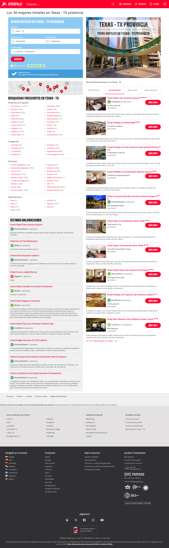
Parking (49, 181)
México (11, 479)
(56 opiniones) (126, 300)
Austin (49, 109)
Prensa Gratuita (16, 190)
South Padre (15, 112)
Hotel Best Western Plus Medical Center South (130, 319)
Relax (13, 207)
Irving (49, 131)
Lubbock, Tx (15, 131)
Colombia (12, 463)
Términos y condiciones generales (97, 463)
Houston (14, 109)
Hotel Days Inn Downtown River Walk (126, 221)
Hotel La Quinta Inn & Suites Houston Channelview (35, 373)
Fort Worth (51, 122)
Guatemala (13, 473)
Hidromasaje (15, 174)
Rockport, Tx (15, 122)
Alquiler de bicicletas (54, 177)
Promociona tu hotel (133, 422)
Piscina (13, 187)
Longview (10, 426)
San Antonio (51, 112)
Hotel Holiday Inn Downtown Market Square (129, 172)
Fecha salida (51, 37)
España (11, 457)
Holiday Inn (90, 422)
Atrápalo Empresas (52, 488)
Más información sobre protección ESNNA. (83, 544)
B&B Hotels (90, 419)
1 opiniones (33, 260)
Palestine (49, 419)
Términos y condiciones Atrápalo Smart (99, 466)
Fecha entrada (17, 37)
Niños (13, 210)
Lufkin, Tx (10, 432)
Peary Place (15, 119)
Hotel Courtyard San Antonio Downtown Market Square (38, 357)
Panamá (12, 466)
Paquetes (48, 466)
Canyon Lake (15, 135)
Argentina (12, 476)
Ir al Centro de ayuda (132, 460)
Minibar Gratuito (53, 190)
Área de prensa (90, 460)
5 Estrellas (14, 145)
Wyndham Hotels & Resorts (96, 432)
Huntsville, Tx (12, 429)
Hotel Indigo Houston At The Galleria (28, 340)
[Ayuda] (154, 4)
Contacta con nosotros (133, 463)
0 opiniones (33, 229)
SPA (48, 184)
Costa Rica (13, 469)
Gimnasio (50, 168)
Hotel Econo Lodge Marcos (23, 272)
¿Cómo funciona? (132, 419)
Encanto (50, 200)
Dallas (13, 116)
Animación (51, 165)
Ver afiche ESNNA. (106, 544)
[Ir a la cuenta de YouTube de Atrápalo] (102, 520)
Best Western (91, 426)
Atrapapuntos (50, 485)
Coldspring (50, 432)
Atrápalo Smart (51, 492)
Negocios (50, 204)
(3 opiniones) (130, 202)
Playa (13, 204)
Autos (47, 473)
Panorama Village (53, 429)
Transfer (50, 174)
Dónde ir (14, 27)
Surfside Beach (52, 135)
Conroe (9, 419)
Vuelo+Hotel (50, 463)
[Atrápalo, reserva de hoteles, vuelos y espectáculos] (12, 4)
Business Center (17, 177)
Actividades (49, 479)
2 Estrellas (51, 148)
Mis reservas (129, 457)
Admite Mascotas (53, 187)
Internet (14, 184)
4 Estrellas (51, 145)
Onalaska (49, 426)
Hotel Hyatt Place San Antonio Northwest (128, 270)
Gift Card (48, 482)
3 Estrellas (14, 148)
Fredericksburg (52, 116)
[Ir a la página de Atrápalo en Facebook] (84, 520)
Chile (10, 460)
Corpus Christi (16, 125)
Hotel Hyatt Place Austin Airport (26, 224)
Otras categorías (53, 154)
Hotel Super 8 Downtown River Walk (125, 245)
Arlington (14, 128)
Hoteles (20, 396)
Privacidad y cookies (92, 469)
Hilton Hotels (91, 429)
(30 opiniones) (126, 102)
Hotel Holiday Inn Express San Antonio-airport (130, 294)
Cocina (13, 171)
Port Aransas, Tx (17, 106)
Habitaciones (16, 47)
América (29, 396)
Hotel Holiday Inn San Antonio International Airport (133, 147)
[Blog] (67, 519)
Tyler (8, 422)
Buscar (18, 59)
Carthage (49, 436)
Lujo (48, 207)
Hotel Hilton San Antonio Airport (123, 98)
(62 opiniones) (127, 274)
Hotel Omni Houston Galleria (24, 255)
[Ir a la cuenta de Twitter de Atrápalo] (75, 520)
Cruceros (48, 469)
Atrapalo (10, 396)
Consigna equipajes (18, 181)
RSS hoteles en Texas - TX (135, 429)
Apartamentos (52, 151)
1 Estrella (14, 151)
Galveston (50, 106)
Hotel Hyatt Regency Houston (25, 301)
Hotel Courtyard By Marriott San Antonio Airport (131, 196)
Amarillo (50, 128)
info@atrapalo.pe (136, 481)
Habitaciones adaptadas (20, 168)
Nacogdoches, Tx (13, 436)
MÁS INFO (153, 102)
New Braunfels (52, 119)
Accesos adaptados (18, 165)
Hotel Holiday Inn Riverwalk (121, 122)
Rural (13, 200)
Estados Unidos (41, 396)
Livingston (50, 422)
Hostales (14, 154)
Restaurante (51, 171)
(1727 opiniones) (126, 325)
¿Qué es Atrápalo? (91, 457)
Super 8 (89, 436)
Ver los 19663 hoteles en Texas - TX (101, 341)
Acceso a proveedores (134, 426)
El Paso (49, 125)
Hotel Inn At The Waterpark (24, 241)
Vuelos (47, 457)
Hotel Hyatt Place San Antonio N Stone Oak (31, 323)
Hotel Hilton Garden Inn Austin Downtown (31, 286)
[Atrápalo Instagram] (93, 520)
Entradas (48, 476)
